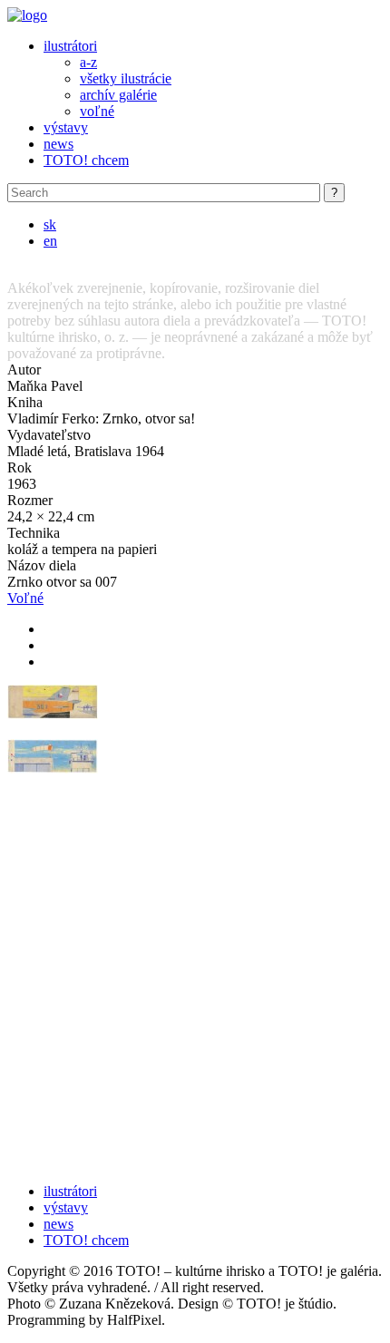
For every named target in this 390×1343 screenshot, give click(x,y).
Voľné (25, 598)
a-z (88, 62)
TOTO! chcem (86, 160)
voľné (97, 111)
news (58, 143)
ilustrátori (70, 46)
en (50, 240)
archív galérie (118, 94)
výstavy (66, 127)
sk (50, 224)
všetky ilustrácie (125, 78)
